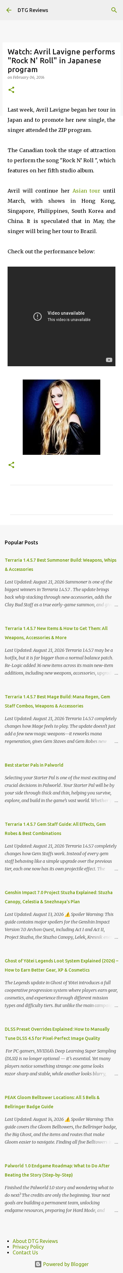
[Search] (114, 10)
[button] (11, 90)
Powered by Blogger (65, 1264)
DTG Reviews (33, 10)
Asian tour (87, 191)
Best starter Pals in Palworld (34, 765)
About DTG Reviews (35, 1241)
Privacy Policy (28, 1247)
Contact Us (25, 1252)
